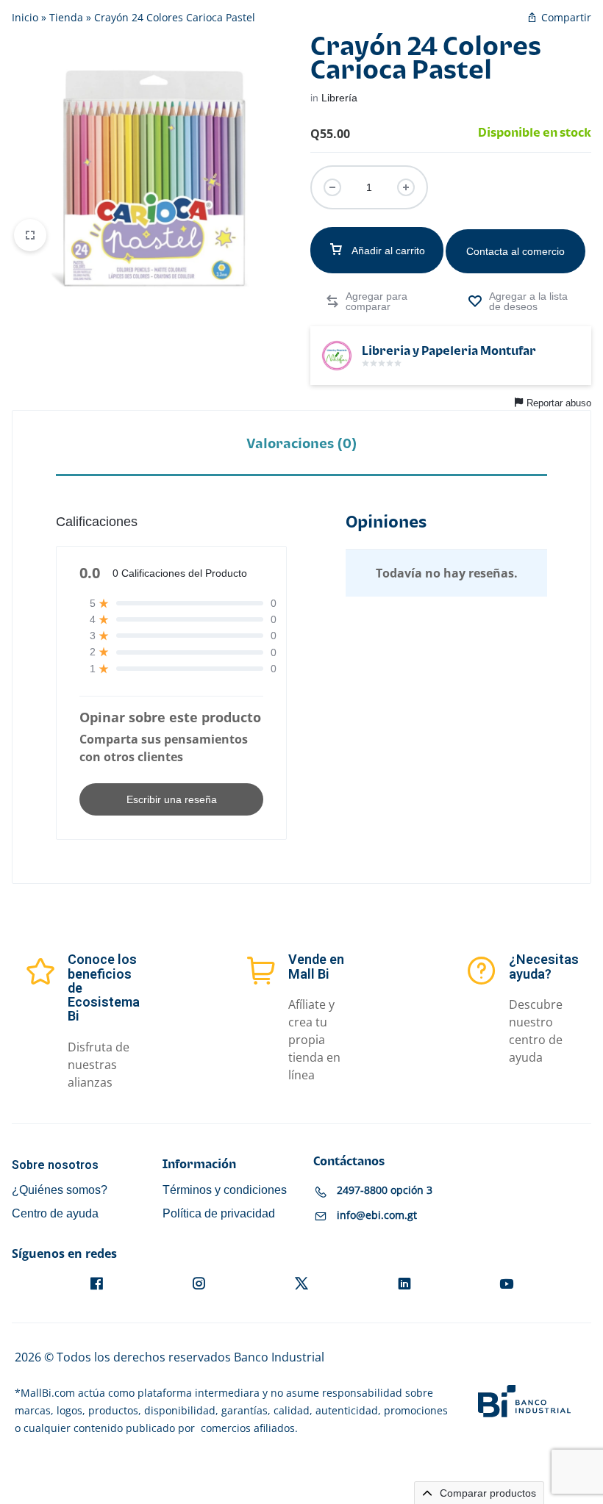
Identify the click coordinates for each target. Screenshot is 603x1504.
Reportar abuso (559, 403)
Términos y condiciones (225, 1190)
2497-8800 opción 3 (384, 1190)
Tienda (66, 17)
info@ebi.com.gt (377, 1215)
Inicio (25, 17)
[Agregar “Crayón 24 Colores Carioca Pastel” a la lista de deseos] (522, 301)
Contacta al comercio (515, 251)
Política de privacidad (219, 1213)
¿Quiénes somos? (59, 1190)
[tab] (301, 443)
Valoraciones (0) (301, 444)
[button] (371, 301)
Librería (339, 98)
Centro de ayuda (55, 1213)
